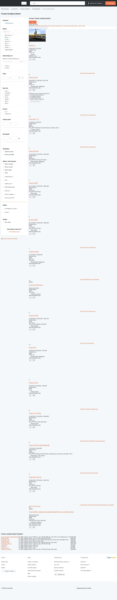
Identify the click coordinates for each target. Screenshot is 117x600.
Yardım (3, 564)
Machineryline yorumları (34, 570)
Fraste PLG (32, 347)
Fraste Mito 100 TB (35, 477)
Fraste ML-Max (34, 252)
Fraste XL (32, 45)
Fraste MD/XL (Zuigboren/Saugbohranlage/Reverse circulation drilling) (51, 512)
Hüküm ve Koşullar (33, 561)
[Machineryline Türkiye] (10, 3)
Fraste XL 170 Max (35, 413)
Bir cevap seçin (35, 101)
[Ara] (32, 3)
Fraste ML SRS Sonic (36, 285)
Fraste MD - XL (34, 119)
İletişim (3, 567)
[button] (30, 59)
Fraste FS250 (33, 183)
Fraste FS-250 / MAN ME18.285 (39, 445)
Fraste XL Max (33, 315)
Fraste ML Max (34, 151)
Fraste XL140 (33, 77)
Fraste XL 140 (33, 383)
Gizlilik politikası (32, 564)
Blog (29, 573)
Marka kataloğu (32, 576)
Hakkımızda (4, 561)
